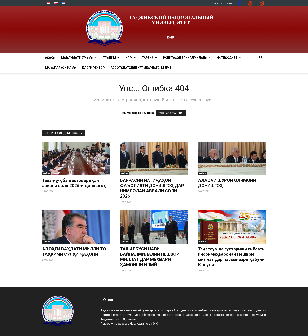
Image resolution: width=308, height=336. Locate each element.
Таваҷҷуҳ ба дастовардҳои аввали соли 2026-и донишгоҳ (74, 183)
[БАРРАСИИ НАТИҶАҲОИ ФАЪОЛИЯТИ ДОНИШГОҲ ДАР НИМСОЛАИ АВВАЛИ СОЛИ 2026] (154, 158)
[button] (261, 58)
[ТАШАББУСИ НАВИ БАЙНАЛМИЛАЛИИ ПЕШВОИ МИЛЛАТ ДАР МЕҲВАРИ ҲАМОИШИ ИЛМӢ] (154, 227)
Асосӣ (50, 57)
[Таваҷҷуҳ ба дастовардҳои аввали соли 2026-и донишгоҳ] (76, 158)
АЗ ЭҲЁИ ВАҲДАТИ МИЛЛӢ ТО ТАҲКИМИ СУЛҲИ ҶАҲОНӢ (74, 251)
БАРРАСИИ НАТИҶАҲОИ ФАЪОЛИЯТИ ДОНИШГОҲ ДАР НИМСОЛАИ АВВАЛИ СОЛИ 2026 (152, 188)
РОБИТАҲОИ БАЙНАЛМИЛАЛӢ (185, 57)
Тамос (229, 3)
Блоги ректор (93, 67)
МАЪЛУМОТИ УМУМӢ (77, 57)
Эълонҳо (217, 3)
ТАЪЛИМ (109, 57)
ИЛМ (128, 57)
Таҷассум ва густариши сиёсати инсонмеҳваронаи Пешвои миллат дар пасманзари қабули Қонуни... (231, 256)
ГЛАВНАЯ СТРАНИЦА (170, 113)
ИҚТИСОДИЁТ (227, 57)
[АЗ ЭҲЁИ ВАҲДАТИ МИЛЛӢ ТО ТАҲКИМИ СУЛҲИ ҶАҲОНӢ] (76, 227)
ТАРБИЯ (148, 57)
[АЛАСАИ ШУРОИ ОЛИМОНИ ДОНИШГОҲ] (232, 158)
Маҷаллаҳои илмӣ (60, 67)
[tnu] (154, 29)
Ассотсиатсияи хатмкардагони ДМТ (141, 67)
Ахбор (46, 173)
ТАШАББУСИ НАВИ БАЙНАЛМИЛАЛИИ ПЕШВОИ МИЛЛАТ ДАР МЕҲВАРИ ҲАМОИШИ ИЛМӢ (149, 256)
